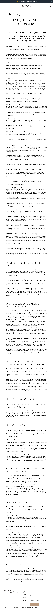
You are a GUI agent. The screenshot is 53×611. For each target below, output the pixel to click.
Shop (24, 591)
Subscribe (34, 604)
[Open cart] (50, 6)
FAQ (13, 591)
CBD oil (31, 520)
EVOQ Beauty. (27, 607)
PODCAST (25, 596)
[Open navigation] (3, 5)
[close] (51, 1)
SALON (24, 597)
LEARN (24, 594)
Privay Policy (6, 607)
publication (43, 86)
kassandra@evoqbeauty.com (18, 592)
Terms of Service (14, 607)
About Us (25, 592)
